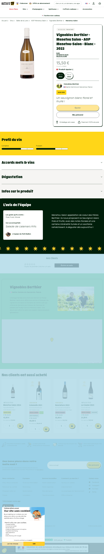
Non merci (77, 310)
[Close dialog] (98, 252)
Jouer (77, 303)
